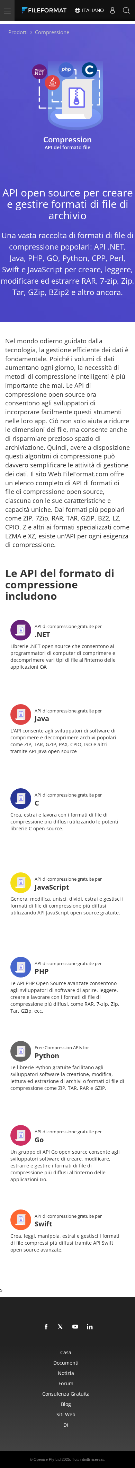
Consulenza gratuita (66, 1393)
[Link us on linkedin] (90, 1327)
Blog (66, 1404)
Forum (65, 1383)
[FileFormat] (46, 10)
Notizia (66, 1373)
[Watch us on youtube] (75, 1327)
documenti (66, 1362)
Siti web (65, 1414)
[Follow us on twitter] (60, 1327)
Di (65, 1424)
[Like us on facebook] (46, 1327)
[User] (112, 10)
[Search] (126, 10)
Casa (65, 1352)
